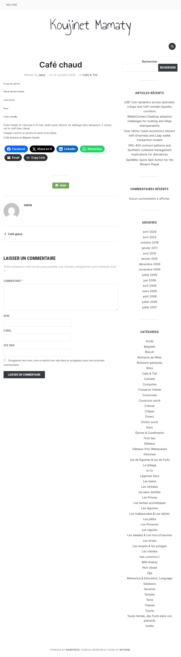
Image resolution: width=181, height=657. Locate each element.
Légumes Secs (149, 476)
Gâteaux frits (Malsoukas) (149, 449)
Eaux (149, 427)
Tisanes (150, 605)
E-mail (7, 330)
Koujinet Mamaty (90, 25)
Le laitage (149, 465)
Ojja (149, 573)
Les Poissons (149, 524)
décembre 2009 (149, 264)
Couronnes (149, 395)
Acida (149, 341)
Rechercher (149, 61)
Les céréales (149, 486)
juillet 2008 (149, 302)
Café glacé (15, 234)
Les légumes (149, 508)
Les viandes (149, 551)
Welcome (11, 4)
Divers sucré (149, 422)
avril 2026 (149, 231)
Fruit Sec (150, 438)
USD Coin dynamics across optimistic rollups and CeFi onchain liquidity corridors (149, 106)
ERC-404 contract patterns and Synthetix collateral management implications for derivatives (150, 150)
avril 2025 (149, 237)
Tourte (149, 610)
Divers (149, 416)
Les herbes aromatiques (150, 503)
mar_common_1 (149, 557)
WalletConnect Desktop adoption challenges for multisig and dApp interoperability (149, 121)
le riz (149, 470)
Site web (9, 345)
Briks (149, 368)
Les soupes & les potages (150, 546)
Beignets (149, 346)
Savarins (149, 589)
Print (63, 185)
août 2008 (150, 296)
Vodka (149, 626)
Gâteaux (149, 443)
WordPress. (73, 649)
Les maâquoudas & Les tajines (149, 513)
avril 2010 (149, 253)
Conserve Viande (149, 389)
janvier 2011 (149, 248)
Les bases (149, 481)
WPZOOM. (125, 649)
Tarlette (149, 594)
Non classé (149, 567)
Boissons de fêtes (149, 357)
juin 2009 (149, 280)
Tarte (149, 600)
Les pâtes (149, 519)
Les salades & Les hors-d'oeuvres (149, 535)
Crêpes (149, 411)
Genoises (150, 454)
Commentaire (13, 281)
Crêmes (149, 406)
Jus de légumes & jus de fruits (150, 459)
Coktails (149, 379)
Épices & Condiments (149, 432)
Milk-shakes (149, 562)
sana (42, 75)
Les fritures (149, 497)
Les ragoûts (149, 530)
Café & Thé (90, 75)
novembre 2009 (149, 269)
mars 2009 (149, 291)
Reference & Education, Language (149, 578)
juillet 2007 (149, 307)
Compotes (150, 384)
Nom (6, 315)
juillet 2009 (149, 275)
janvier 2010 (149, 258)
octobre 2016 (150, 242)
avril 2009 (149, 285)
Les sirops (149, 540)
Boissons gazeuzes (149, 362)
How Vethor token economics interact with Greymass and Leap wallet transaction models (149, 135)
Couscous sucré (149, 400)
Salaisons (149, 583)
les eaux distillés (149, 492)
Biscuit (149, 352)
